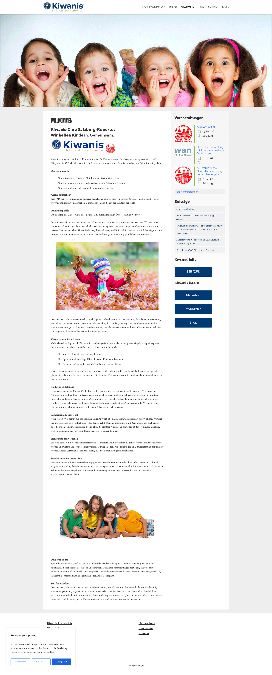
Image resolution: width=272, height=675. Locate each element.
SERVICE (212, 7)
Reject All (41, 662)
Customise (20, 662)
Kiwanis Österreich (59, 623)
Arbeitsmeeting (206, 126)
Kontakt (144, 633)
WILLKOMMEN (188, 7)
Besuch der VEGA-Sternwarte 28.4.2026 (195, 250)
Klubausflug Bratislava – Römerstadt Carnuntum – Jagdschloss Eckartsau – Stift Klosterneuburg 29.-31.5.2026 (199, 229)
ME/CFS (225, 7)
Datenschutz (147, 623)
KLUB (201, 7)
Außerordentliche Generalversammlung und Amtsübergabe (209, 171)
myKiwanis (193, 309)
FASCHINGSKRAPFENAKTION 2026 (159, 7)
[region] (41, 648)
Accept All (61, 662)
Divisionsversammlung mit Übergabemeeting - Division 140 (210, 150)
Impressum (146, 628)
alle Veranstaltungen (187, 191)
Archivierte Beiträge (185, 209)
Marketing (193, 295)
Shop (193, 322)
